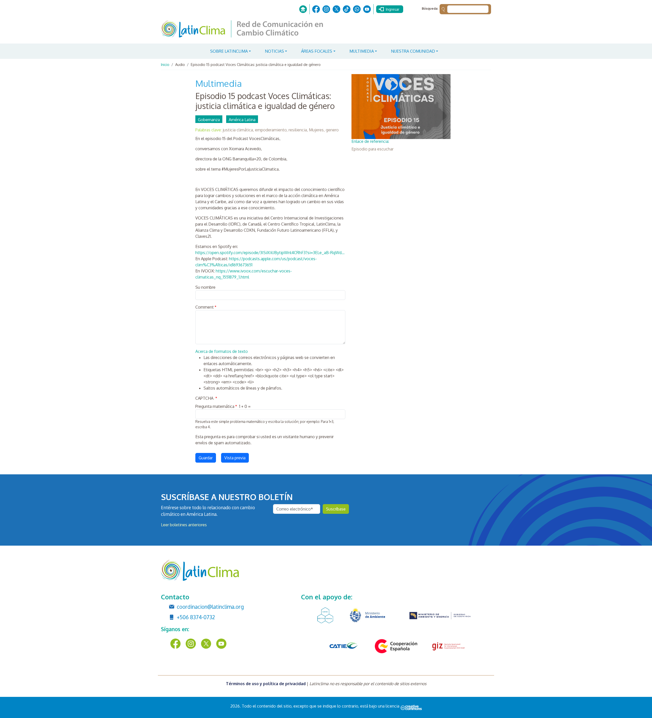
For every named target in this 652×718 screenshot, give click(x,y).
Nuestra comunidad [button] (413, 51)
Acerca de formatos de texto (221, 351)
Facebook (316, 9)
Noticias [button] (274, 51)
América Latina (242, 119)
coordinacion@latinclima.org (210, 606)
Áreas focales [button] (316, 51)
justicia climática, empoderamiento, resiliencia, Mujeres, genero (281, 129)
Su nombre (205, 287)
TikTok (346, 9)
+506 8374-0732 (196, 617)
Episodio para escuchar (372, 148)
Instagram (326, 9)
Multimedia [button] (361, 51)
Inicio (303, 9)
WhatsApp (357, 9)
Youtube (367, 9)
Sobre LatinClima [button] (229, 51)
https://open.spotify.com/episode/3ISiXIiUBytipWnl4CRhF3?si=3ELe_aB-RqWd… (270, 252)
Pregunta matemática (214, 406)
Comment (204, 307)
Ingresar (392, 9)
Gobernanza (209, 119)
